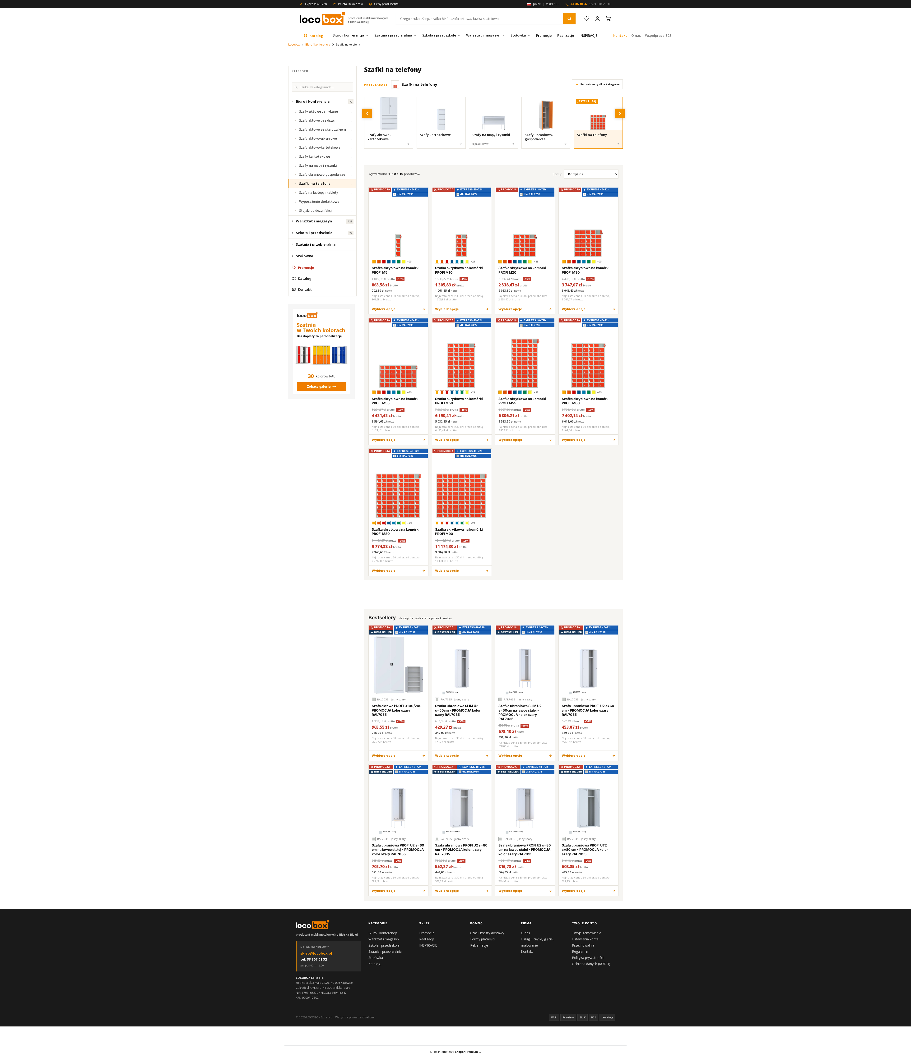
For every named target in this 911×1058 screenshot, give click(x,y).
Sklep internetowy (454, 1051)
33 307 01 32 (590, 4)
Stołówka (518, 35)
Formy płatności (482, 939)
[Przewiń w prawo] (620, 113)
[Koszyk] (608, 18)
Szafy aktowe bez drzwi (317, 120)
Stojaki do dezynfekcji (315, 210)
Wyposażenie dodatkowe (319, 201)
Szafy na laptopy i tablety (318, 192)
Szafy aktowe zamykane (318, 111)
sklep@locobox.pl (316, 953)
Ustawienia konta (585, 939)
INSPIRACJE (588, 35)
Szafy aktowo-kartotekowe (319, 147)
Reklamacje (479, 945)
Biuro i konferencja (348, 35)
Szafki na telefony (314, 183)
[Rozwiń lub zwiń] (292, 101)
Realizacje (565, 35)
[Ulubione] (586, 18)
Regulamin (580, 951)
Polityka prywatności (588, 957)
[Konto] (597, 18)
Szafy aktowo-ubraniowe (318, 138)
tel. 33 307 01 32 (313, 959)
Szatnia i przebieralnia (393, 35)
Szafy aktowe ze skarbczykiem (322, 129)
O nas (636, 35)
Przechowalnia (583, 945)
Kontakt (620, 35)
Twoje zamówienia (586, 933)
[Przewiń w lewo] (367, 113)
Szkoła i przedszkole (439, 35)
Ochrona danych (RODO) (591, 963)
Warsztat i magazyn (483, 35)
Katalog (316, 35)
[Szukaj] (569, 18)
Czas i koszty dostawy (487, 933)
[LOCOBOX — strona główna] (322, 18)
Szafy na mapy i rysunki (318, 165)
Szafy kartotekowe (314, 156)
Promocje (544, 35)
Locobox (294, 44)
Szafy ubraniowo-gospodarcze (322, 174)
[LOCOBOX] (312, 924)
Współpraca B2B (658, 35)
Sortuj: (557, 174)
